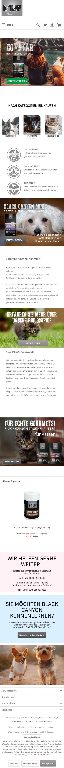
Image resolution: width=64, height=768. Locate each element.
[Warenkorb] (59, 25)
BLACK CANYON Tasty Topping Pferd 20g (32, 527)
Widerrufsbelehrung (16, 732)
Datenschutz (32, 732)
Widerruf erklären (32, 737)
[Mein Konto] (52, 25)
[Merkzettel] (45, 25)
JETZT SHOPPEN (14, 240)
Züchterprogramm (36, 727)
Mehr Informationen (42, 754)
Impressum (51, 732)
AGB (42, 732)
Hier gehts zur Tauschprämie (32, 635)
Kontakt (50, 727)
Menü (10, 24)
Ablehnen (14, 763)
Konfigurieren (48, 763)
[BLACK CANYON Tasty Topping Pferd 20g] (32, 505)
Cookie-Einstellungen (16, 727)
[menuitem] (7, 25)
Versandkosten (46, 718)
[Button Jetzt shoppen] (12, 461)
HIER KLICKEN (33, 343)
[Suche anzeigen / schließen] (38, 25)
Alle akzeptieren (30, 763)
